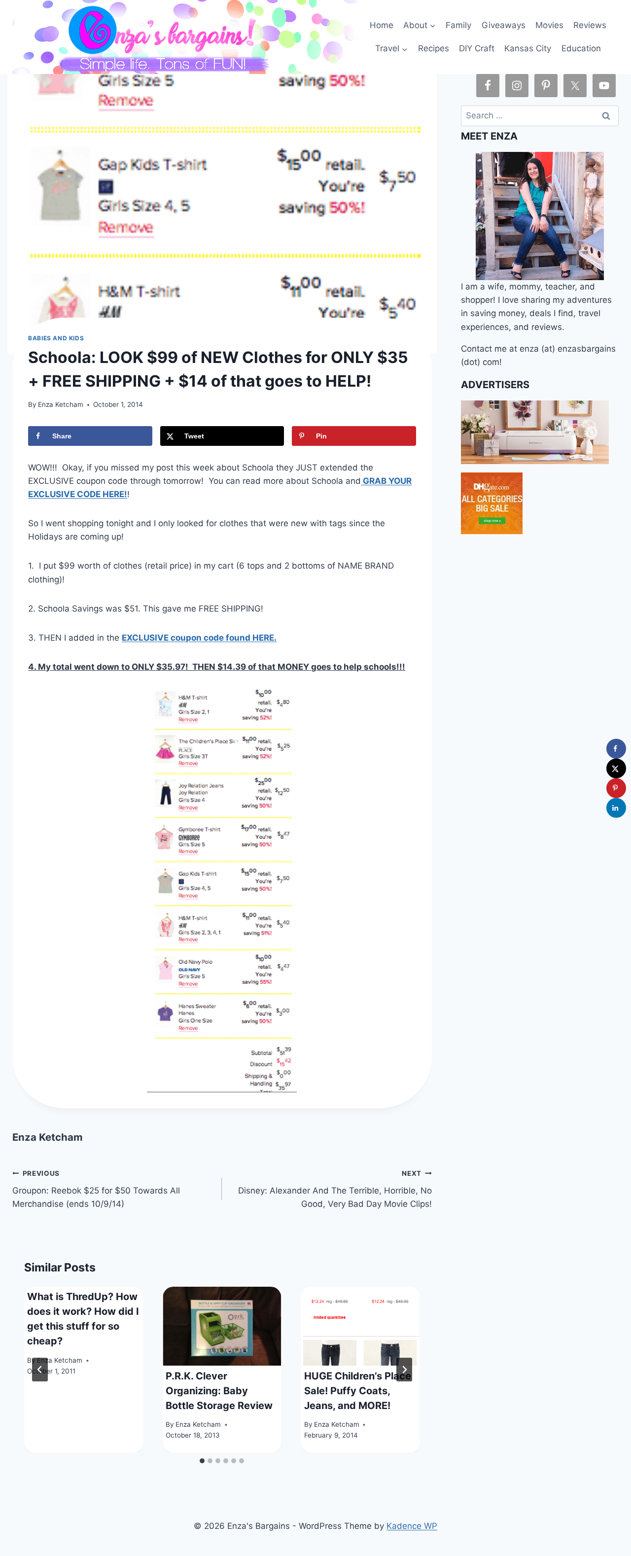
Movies (549, 25)
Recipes (433, 48)
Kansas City (527, 48)
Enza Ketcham (60, 404)
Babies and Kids (56, 338)
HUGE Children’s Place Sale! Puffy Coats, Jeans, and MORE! (357, 1390)
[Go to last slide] (40, 1369)
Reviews (589, 25)
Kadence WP (411, 1526)
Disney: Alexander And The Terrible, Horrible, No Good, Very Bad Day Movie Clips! (334, 1189)
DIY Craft (476, 48)
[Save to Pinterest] (616, 788)
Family (458, 25)
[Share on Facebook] (616, 749)
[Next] (404, 1369)
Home (381, 25)
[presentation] (222, 1326)
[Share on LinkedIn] (616, 808)
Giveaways (504, 25)
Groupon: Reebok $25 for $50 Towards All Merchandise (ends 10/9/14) (96, 1189)
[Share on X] (616, 768)
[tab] (202, 1460)
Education (581, 48)
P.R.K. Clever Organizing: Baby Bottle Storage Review (219, 1390)
